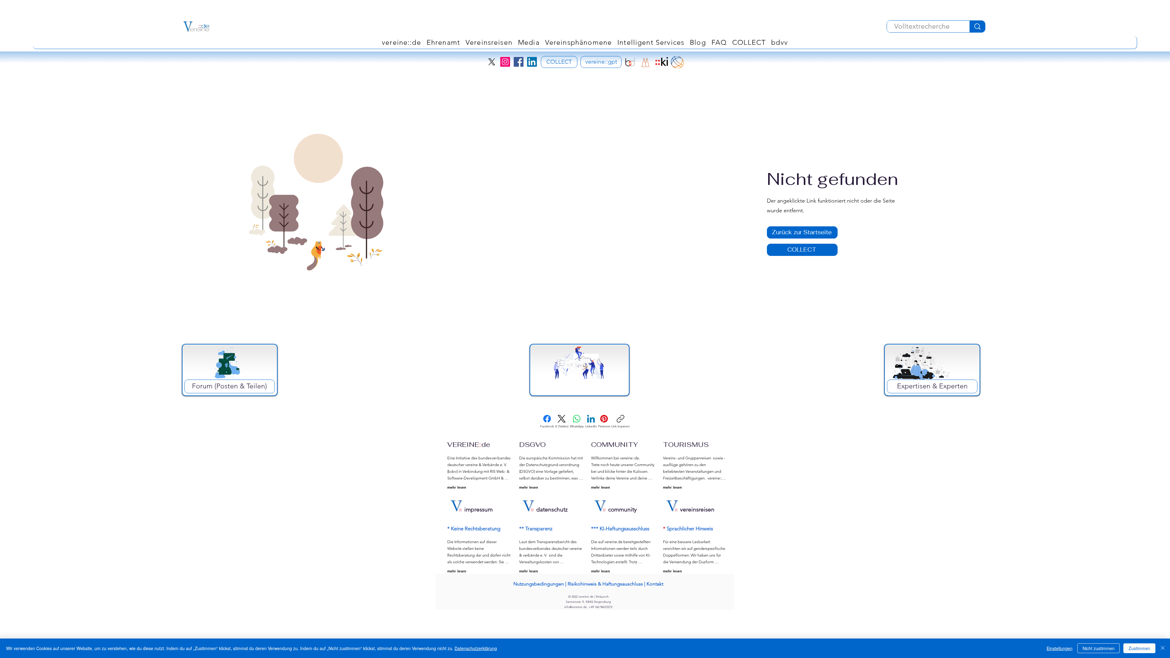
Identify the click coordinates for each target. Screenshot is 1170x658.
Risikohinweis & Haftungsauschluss (605, 584)
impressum (478, 509)
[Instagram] (505, 62)
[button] (578, 42)
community (622, 509)
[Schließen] (1162, 648)
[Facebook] (518, 62)
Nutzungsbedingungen (538, 584)
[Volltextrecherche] (977, 26)
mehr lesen (456, 487)
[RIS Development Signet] (645, 62)
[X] (492, 62)
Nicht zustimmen (1099, 648)
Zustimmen (1139, 648)
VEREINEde (468, 444)
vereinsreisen (697, 509)
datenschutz (552, 509)
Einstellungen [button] (1059, 648)
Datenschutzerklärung (476, 648)
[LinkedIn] (532, 62)
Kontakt (655, 584)
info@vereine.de (575, 607)
